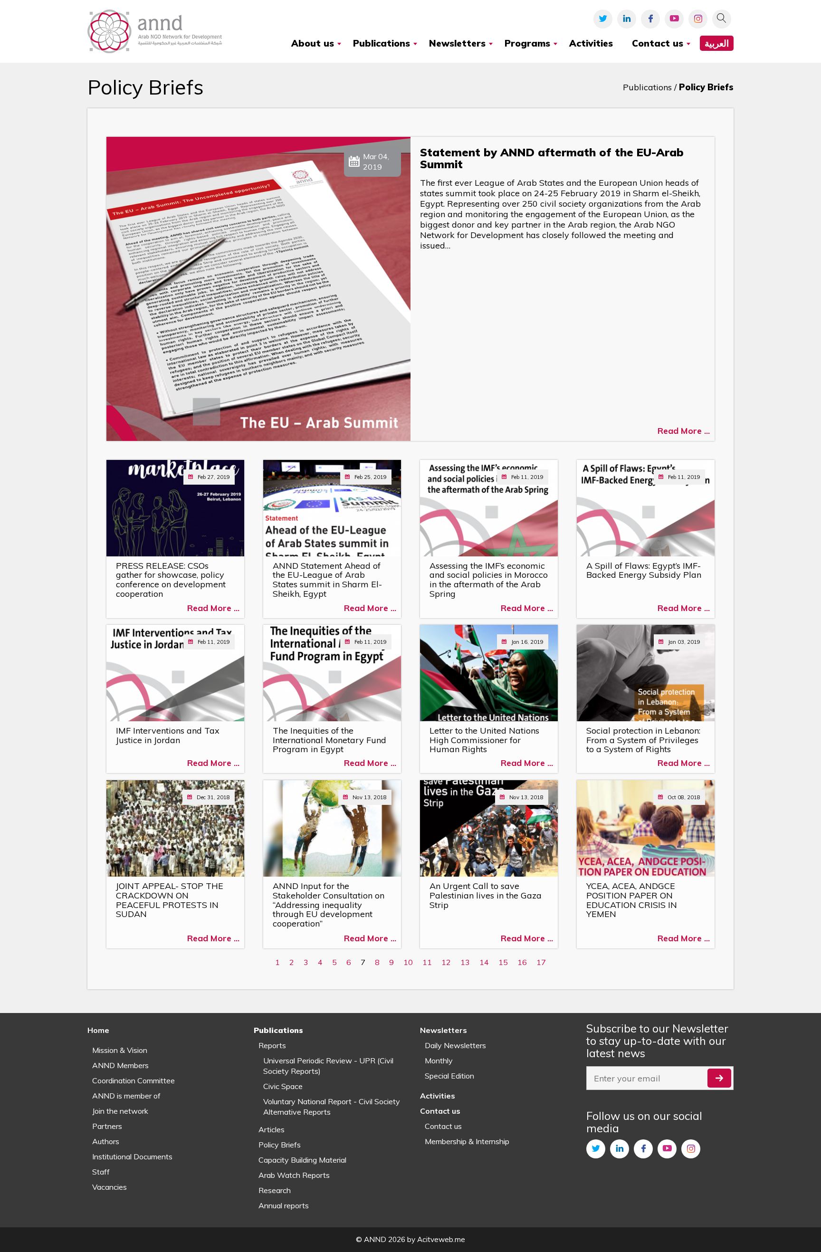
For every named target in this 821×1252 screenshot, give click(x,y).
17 (541, 962)
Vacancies (109, 1187)
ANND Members (120, 1065)
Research (274, 1190)
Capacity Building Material (302, 1160)
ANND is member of (126, 1095)
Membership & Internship (467, 1141)
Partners (107, 1126)
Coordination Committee (133, 1080)
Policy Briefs (279, 1144)
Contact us (443, 1126)
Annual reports (283, 1205)
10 (408, 962)
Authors (105, 1141)
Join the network (120, 1111)
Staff (101, 1171)
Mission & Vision (119, 1050)
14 (484, 962)
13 (465, 962)
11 (427, 962)
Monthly (439, 1060)
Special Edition (449, 1075)
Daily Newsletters (455, 1045)
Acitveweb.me (441, 1239)
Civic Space (283, 1086)
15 (503, 962)
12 (446, 962)
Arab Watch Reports (294, 1175)
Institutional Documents (132, 1156)
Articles (271, 1129)
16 (522, 962)
